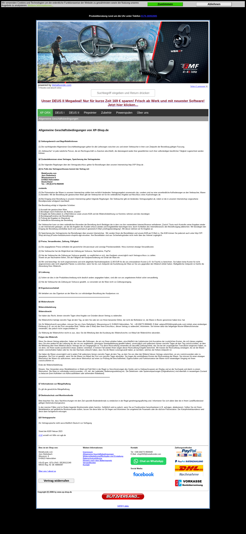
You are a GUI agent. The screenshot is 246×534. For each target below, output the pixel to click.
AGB (41, 435)
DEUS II (74, 112)
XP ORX (45, 112)
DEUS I (59, 112)
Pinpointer (90, 112)
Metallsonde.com (61, 85)
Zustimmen (165, 4)
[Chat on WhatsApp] (148, 464)
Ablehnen (214, 4)
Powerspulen (124, 112)
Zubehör (106, 112)
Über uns (142, 112)
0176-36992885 (149, 16)
